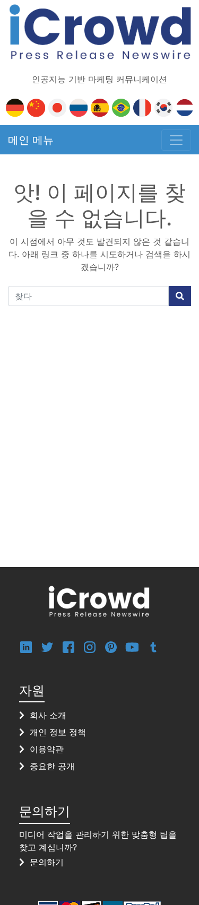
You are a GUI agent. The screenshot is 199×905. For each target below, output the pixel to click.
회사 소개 (48, 715)
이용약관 (47, 749)
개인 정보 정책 (58, 732)
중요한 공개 (52, 766)
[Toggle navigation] (176, 140)
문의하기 (47, 862)
